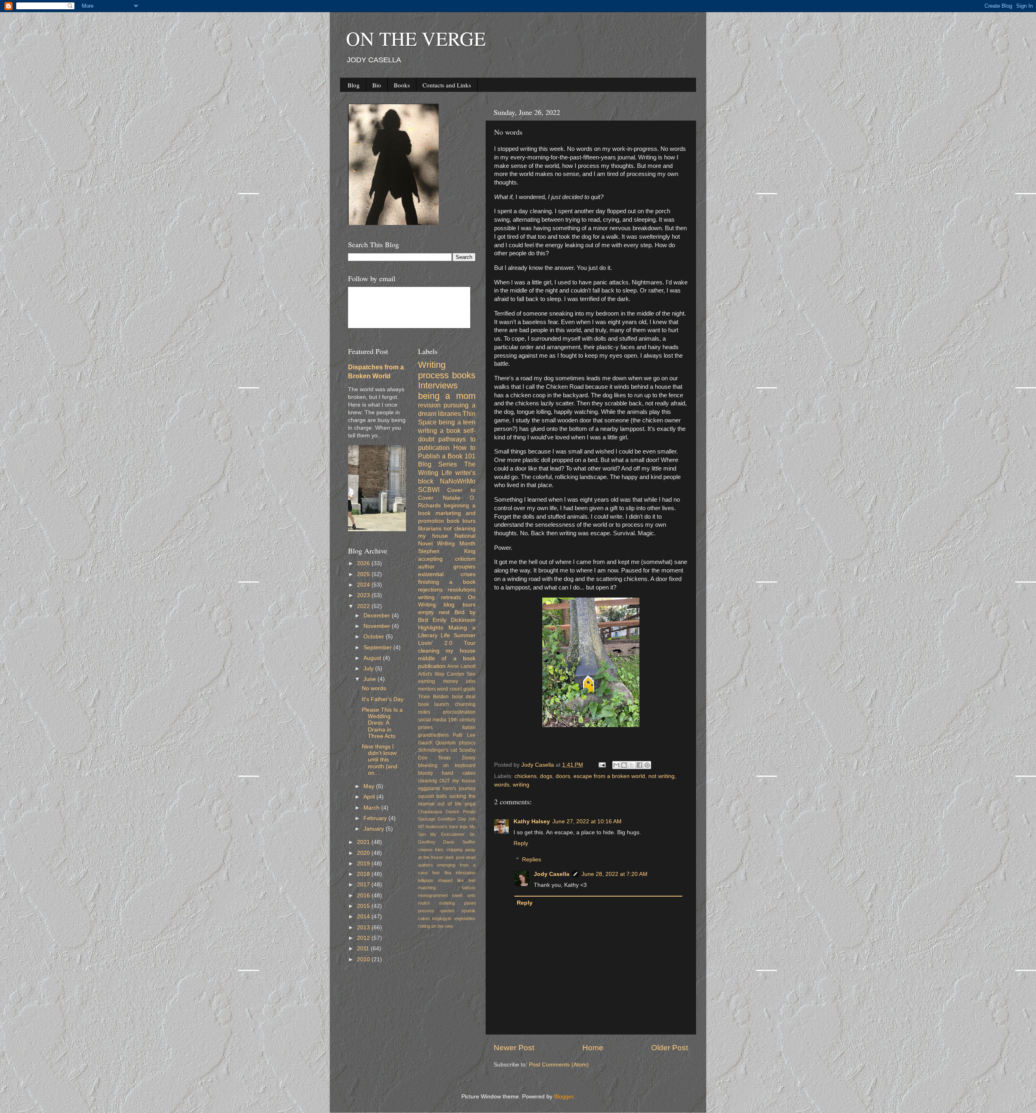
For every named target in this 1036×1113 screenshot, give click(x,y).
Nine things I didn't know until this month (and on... (379, 760)
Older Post (669, 1047)
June (370, 679)
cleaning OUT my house (447, 781)
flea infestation (460, 872)
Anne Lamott (461, 666)
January (374, 829)
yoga (470, 804)
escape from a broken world (609, 776)
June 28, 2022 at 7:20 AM (615, 874)
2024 (364, 585)
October (374, 637)
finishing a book (447, 582)
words (502, 785)
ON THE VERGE (416, 38)
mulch (424, 903)
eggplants (429, 788)
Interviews (438, 385)
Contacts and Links (446, 85)
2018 (364, 874)
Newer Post (514, 1047)
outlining (447, 903)
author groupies (447, 567)
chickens (525, 776)
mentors (427, 689)
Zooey (469, 758)
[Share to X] (632, 765)
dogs (546, 776)
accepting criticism (447, 559)
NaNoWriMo (458, 481)
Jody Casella (551, 874)
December (377, 616)
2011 (364, 949)
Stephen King (447, 551)
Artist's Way (431, 674)
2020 (364, 853)
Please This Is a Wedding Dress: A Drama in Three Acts (382, 723)
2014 (364, 917)
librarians (430, 529)
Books (402, 85)
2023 (364, 595)
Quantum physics (455, 743)
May (369, 786)
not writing (661, 776)
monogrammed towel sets (447, 895)
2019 (364, 864)
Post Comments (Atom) (559, 1065)
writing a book (439, 430)
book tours (461, 521)
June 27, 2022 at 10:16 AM (587, 821)
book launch (434, 704)
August (373, 658)
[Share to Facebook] (639, 765)
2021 (364, 842)
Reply (521, 843)
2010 (364, 959)
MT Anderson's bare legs (443, 826)
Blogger (563, 1097)
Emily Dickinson (454, 620)
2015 (364, 906)
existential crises (447, 574)
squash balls (432, 796)
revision (429, 405)
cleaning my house (447, 651)
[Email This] (616, 765)
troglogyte (442, 918)
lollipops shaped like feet (447, 880)
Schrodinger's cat (437, 750)
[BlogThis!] (624, 765)
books (464, 375)
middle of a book (447, 658)
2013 (364, 927)
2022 (364, 606)
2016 (364, 896)
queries (447, 910)
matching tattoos (447, 887)
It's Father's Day (382, 699)
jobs (471, 681)
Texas (444, 758)
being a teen (457, 422)
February (375, 818)
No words (374, 688)
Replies (531, 859)
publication (432, 666)
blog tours (460, 605)
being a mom (447, 396)
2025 (364, 574)
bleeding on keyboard (447, 765)
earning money (438, 681)
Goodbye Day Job (456, 818)
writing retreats (439, 597)
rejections (430, 590)
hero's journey (459, 788)
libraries (449, 413)
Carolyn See (461, 674)
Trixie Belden (433, 697)
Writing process (433, 370)
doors (563, 776)
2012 (364, 938)
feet (435, 872)
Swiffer (469, 842)
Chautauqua (430, 811)
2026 (364, 563)
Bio (376, 85)
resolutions (462, 590)
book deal (464, 697)
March (372, 808)
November (377, 626)
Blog (354, 85)
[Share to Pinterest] (647, 765)
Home (592, 1047)
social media (432, 720)
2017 (364, 885)
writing (521, 785)
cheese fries (431, 849)
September (378, 647)
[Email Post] (601, 765)
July (369, 669)
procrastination (459, 712)
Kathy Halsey (532, 821)
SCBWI (428, 489)
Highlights (430, 628)
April (369, 797)
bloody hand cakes (447, 773)
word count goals (456, 689)
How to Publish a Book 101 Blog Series (447, 456)
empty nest (434, 612)
